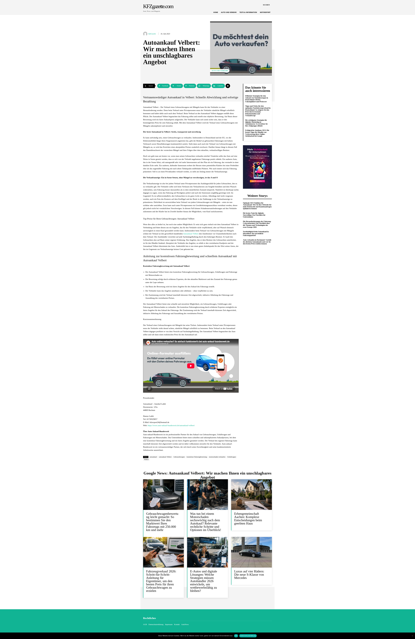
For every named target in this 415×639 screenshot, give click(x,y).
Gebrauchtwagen (179, 457)
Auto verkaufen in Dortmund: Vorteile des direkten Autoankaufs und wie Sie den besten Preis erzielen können (257, 242)
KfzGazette (152, 34)
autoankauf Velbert (165, 457)
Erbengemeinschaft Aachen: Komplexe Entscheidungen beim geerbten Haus (248, 518)
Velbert (146, 459)
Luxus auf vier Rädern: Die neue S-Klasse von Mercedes (249, 574)
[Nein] (412, 636)
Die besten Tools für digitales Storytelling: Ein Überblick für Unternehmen (254, 215)
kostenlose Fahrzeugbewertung (197, 457)
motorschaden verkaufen (217, 457)
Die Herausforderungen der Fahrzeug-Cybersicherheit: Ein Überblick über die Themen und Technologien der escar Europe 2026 (257, 224)
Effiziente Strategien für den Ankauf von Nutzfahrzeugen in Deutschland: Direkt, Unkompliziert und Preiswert (256, 99)
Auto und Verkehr (220, 70)
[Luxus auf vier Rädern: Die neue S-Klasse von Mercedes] (251, 552)
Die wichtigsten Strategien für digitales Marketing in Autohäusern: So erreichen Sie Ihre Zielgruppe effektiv (256, 123)
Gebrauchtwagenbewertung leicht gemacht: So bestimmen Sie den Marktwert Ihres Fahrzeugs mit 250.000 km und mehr (162, 522)
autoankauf (153, 457)
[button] (266, 5)
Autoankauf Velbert (191, 234)
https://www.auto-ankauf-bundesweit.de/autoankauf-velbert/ (171, 425)
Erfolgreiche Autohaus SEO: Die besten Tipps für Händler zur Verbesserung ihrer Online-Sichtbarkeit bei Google (257, 133)
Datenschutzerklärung (248, 636)
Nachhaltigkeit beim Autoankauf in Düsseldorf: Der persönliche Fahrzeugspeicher (256, 233)
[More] (228, 86)
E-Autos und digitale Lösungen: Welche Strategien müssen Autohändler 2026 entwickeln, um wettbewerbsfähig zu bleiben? (203, 580)
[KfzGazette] (145, 34)
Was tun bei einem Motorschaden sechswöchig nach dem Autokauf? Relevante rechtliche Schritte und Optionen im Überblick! (205, 522)
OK (236, 636)
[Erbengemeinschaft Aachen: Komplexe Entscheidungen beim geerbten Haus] (251, 494)
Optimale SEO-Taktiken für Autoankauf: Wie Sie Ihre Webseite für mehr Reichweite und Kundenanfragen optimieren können (257, 206)
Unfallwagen (231, 457)
